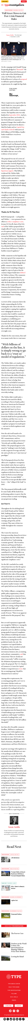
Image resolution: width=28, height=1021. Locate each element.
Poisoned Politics (16, 914)
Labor (14, 883)
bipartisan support (7, 171)
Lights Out (14, 900)
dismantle (20, 69)
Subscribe (4, 1)
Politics (21, 10)
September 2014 (14, 115)
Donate (24, 1)
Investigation (8, 10)
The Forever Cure (17, 933)
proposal (24, 79)
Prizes (14, 1000)
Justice (12, 854)
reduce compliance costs (15, 221)
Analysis (4, 883)
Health (12, 868)
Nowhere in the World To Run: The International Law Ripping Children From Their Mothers (19, 947)
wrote (21, 669)
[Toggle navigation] (2, 4)
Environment (18, 897)
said (2, 226)
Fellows (14, 993)
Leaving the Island (17, 956)
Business (16, 10)
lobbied (22, 272)
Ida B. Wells (14, 997)
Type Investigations (13, 990)
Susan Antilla (10, 35)
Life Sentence (15, 858)
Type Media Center (14, 983)
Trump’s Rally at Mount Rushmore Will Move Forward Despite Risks (18, 874)
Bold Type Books (14, 987)
